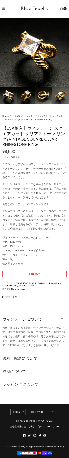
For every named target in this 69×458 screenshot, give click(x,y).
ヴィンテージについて (22, 319)
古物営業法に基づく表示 (22, 426)
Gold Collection (40, 283)
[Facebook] (24, 435)
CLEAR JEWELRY (23, 283)
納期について (14, 371)
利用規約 (20, 421)
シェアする (11, 296)
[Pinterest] (39, 435)
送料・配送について (20, 358)
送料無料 (15, 157)
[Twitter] (29, 435)
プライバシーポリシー (47, 426)
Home (5, 116)
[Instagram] (34, 435)
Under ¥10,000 (26, 285)
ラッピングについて (20, 384)
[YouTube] (44, 435)
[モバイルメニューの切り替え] (5, 8)
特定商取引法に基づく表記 (39, 421)
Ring (16, 285)
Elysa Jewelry (18, 289)
